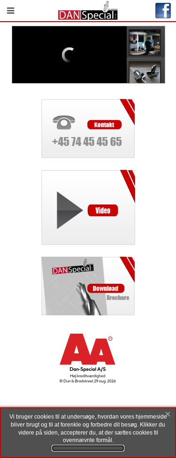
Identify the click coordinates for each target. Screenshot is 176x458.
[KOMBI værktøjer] (147, 74)
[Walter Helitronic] (147, 42)
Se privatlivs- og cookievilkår (88, 448)
